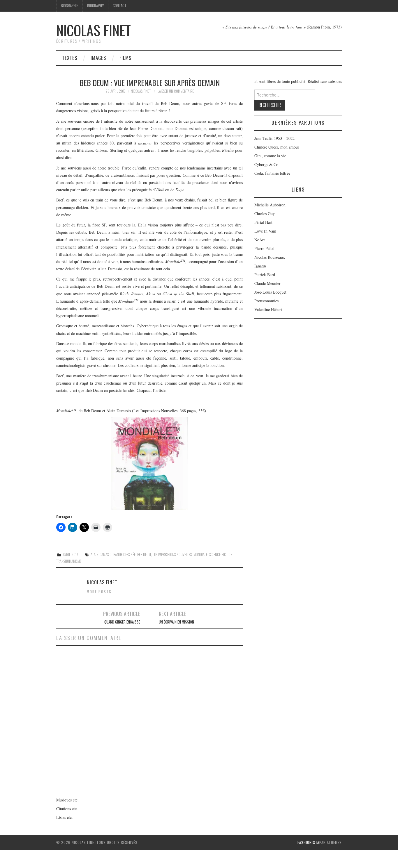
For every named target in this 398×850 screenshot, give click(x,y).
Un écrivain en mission (176, 622)
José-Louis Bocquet (270, 292)
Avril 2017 (70, 554)
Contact (119, 5)
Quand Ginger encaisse (122, 622)
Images (98, 57)
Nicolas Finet (93, 30)
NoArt (259, 239)
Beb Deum (144, 554)
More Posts (99, 591)
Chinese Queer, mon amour (276, 147)
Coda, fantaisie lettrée (272, 173)
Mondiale (200, 554)
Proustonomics (266, 300)
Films (125, 57)
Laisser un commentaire (176, 91)
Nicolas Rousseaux (269, 257)
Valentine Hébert (268, 309)
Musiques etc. (67, 800)
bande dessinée (124, 554)
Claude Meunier (267, 283)
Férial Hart (263, 222)
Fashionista (308, 842)
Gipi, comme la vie (270, 155)
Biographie (69, 5)
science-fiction (221, 554)
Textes (69, 57)
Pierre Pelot (264, 248)
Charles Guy (264, 213)
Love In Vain (265, 231)
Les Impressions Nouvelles (172, 554)
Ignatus (260, 266)
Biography (95, 5)
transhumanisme (68, 561)
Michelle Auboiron (270, 205)
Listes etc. (64, 817)
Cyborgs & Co (266, 164)
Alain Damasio (101, 554)
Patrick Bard (264, 274)
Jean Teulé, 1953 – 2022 (274, 138)
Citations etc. (67, 808)
